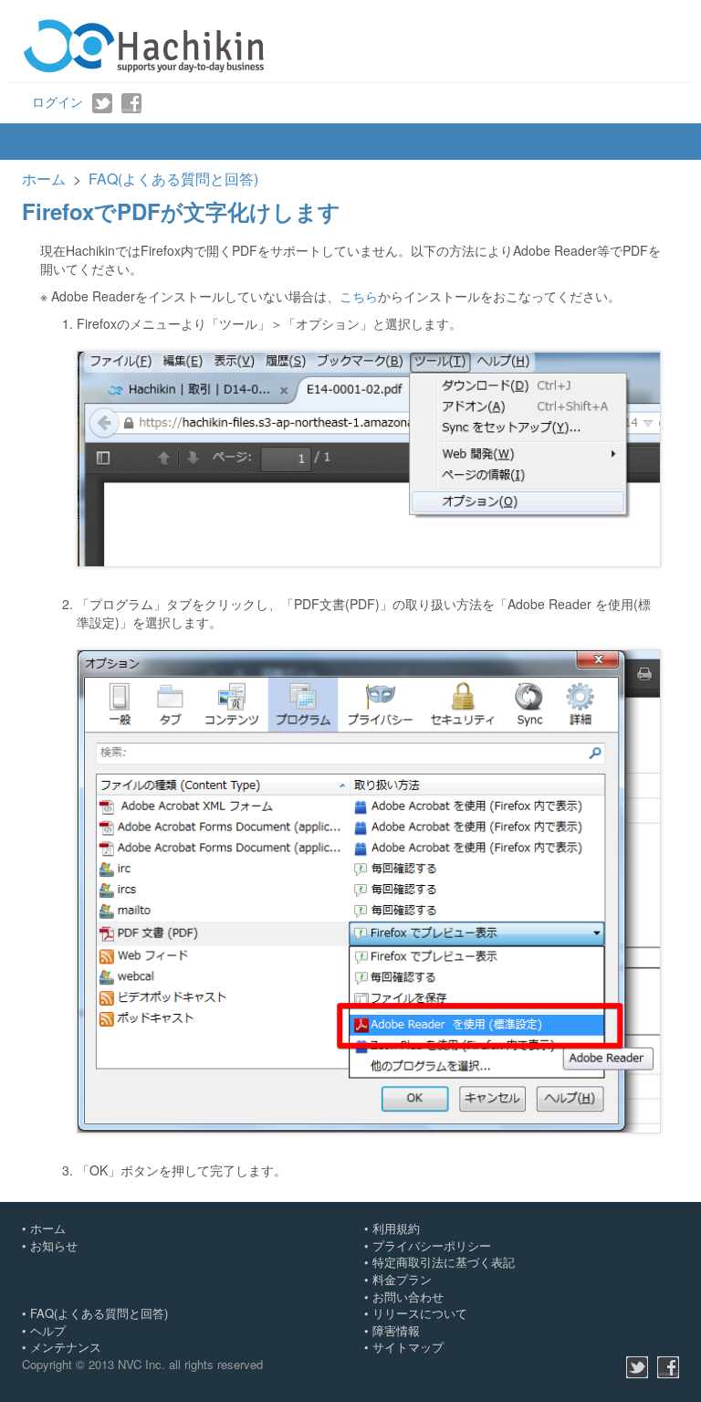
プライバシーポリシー (431, 1245)
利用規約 (396, 1228)
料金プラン (402, 1279)
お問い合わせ (408, 1296)
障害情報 (396, 1330)
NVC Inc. (141, 1364)
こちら (359, 296)
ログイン (57, 101)
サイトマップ (408, 1346)
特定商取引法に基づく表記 (443, 1261)
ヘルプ (48, 1330)
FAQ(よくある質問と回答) (173, 178)
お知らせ (54, 1245)
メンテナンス (65, 1346)
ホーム (44, 178)
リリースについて (419, 1313)
